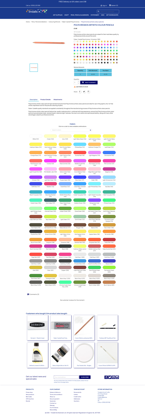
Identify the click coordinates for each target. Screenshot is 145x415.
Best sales (29, 396)
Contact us (53, 403)
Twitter (110, 377)
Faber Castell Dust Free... (61, 338)
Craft (66, 15)
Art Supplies (57, 15)
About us (52, 396)
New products (30, 394)
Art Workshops (112, 15)
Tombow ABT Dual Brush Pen (107, 338)
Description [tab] (34, 99)
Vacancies (53, 401)
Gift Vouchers (30, 399)
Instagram (117, 377)
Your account (79, 389)
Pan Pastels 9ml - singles (84, 365)
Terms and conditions (56, 394)
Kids (102, 15)
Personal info (77, 392)
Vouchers (76, 401)
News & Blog (53, 410)
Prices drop (29, 392)
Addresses (77, 399)
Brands (28, 401)
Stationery (95, 15)
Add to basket (89, 82)
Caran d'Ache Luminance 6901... (84, 338)
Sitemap (52, 405)
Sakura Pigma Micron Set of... (61, 365)
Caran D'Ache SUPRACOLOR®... (107, 365)
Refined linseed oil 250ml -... (37, 365)
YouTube (113, 377)
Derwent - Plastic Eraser (38, 338)
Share (79, 91)
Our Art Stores (54, 407)
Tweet (84, 91)
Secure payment (54, 399)
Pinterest (88, 91)
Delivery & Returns (55, 392)
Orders (76, 394)
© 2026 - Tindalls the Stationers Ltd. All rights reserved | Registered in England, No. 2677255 (72, 413)
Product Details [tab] (45, 99)
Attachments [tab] (58, 99)
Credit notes (77, 396)
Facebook (106, 377)
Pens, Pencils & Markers (80, 15)
